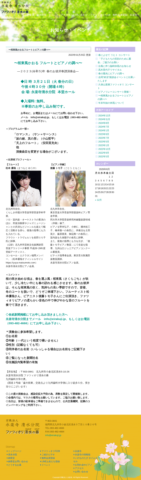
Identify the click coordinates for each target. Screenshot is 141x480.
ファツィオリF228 (51, 451)
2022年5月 (103, 156)
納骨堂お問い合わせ (18, 461)
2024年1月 (103, 130)
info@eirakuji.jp (53, 435)
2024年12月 (104, 115)
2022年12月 (104, 149)
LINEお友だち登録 (51, 461)
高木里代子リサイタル (110, 69)
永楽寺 (78, 451)
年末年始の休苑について (111, 102)
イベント (46, 465)
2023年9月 (103, 134)
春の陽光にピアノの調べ (111, 73)
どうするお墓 (14, 465)
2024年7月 (103, 126)
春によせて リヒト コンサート (114, 55)
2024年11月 (104, 119)
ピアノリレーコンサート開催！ (114, 91)
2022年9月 (103, 152)
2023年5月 (103, 141)
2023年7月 (103, 137)
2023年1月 (103, 145)
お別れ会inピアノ (83, 465)
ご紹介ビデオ (48, 454)
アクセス (79, 468)
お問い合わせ (81, 471)
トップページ (14, 451)
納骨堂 (11, 458)
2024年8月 (103, 123)
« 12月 (98, 200)
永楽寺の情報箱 (82, 454)
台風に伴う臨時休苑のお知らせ (114, 66)
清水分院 (12, 454)
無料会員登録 (48, 458)
